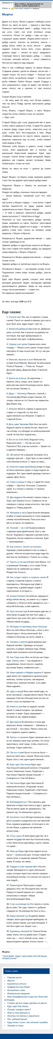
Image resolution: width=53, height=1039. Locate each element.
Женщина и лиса (18, 512)
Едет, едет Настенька (20, 764)
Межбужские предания (18, 993)
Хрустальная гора (19, 611)
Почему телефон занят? (19, 1009)
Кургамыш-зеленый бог (21, 931)
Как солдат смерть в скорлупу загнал (28, 577)
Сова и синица (17, 482)
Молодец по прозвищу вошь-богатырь (28, 626)
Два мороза (16, 722)
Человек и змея (17, 642)
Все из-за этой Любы (19, 439)
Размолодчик (16, 885)
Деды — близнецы (18, 393)
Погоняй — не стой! (19, 528)
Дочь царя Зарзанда (19, 424)
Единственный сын (19, 916)
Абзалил (13, 409)
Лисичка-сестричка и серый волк (23, 1016)
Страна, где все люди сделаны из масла (27, 1003)
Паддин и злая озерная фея (24, 866)
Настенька (15, 783)
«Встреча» (15, 455)
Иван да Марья (17, 851)
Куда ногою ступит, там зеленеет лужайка (27, 1022)
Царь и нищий (17, 691)
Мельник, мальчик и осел (21, 359)
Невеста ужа (16, 706)
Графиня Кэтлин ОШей (18, 987)
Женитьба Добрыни (19, 329)
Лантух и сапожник (19, 737)
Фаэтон (10, 980)
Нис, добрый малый (17, 1019)
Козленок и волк (18, 817)
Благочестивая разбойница (23, 466)
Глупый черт (15, 317)
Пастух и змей (17, 752)
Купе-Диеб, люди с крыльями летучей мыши (25, 956)
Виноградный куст (19, 802)
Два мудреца (16, 497)
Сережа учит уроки (18, 344)
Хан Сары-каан (17, 657)
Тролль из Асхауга (19, 562)
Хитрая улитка (9, 958)
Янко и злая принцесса (18, 1013)
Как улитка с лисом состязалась (26, 546)
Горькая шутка (14, 977)
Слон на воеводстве (20, 904)
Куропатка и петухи (16, 984)
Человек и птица (15, 1025)
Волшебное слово (16, 990)
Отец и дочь (16, 836)
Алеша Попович (18, 596)
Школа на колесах (18, 378)
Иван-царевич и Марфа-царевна (26, 672)
